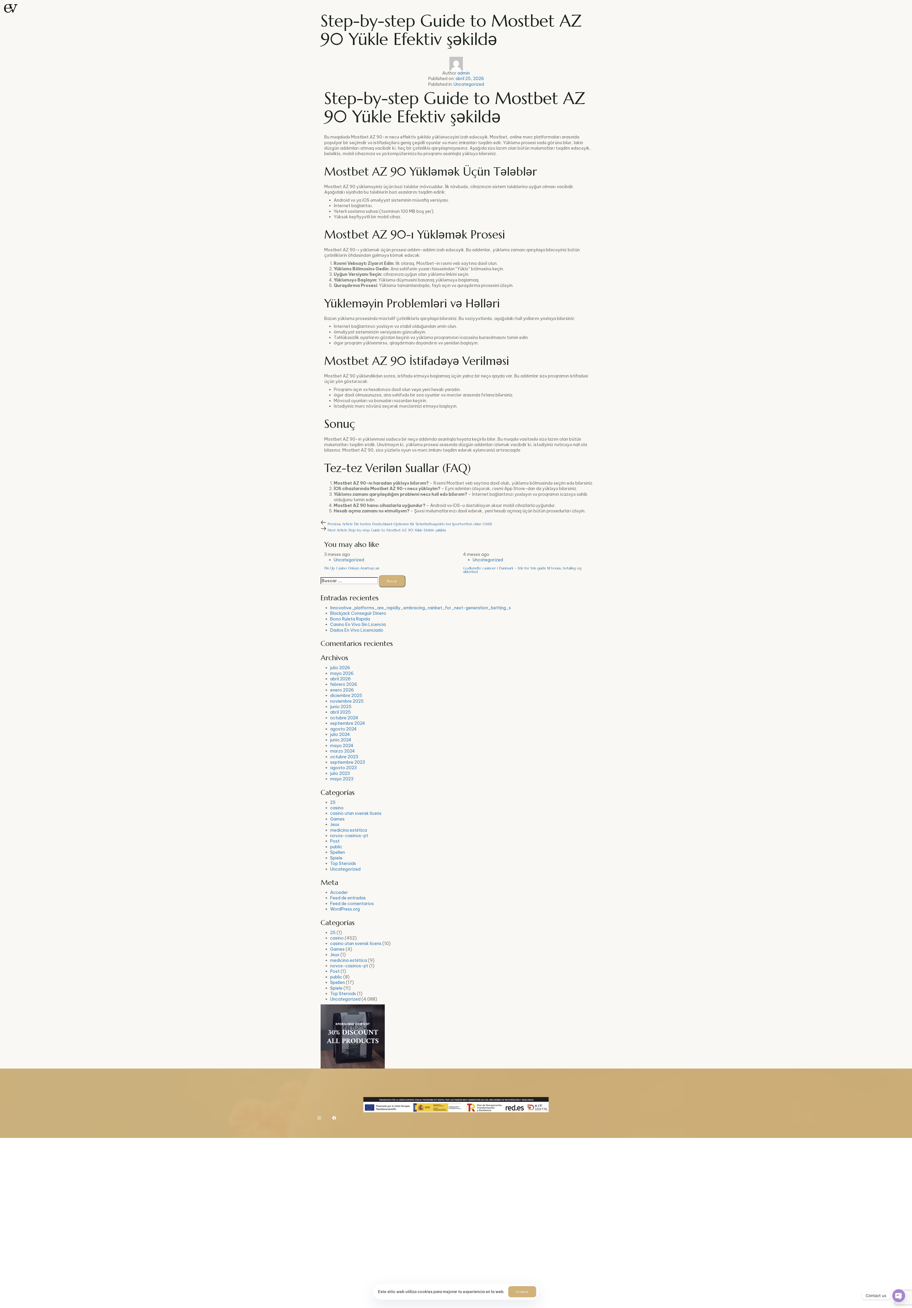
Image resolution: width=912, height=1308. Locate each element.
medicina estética (348, 830)
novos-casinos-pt (349, 835)
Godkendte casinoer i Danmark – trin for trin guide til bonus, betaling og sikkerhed (522, 570)
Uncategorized (469, 84)
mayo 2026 (342, 673)
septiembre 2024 (347, 723)
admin (463, 73)
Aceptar (522, 1292)
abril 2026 (340, 679)
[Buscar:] (349, 580)
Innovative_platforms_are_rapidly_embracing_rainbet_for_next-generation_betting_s (420, 608)
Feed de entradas (348, 898)
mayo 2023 (341, 779)
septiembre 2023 (347, 762)
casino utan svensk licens (355, 813)
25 (333, 802)
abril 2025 (340, 712)
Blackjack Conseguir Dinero (358, 613)
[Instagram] (319, 1118)
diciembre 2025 (346, 695)
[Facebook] (334, 1118)
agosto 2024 (343, 729)
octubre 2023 (344, 756)
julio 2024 (340, 734)
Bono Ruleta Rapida (350, 619)
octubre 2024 (344, 718)
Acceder (339, 892)
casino (337, 808)
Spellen (337, 852)
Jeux (334, 824)
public (336, 847)
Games (337, 819)
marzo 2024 (342, 751)
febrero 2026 (343, 684)
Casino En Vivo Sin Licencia (358, 624)
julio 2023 (340, 773)
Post (335, 841)
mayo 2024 (341, 745)
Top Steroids (343, 863)
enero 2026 (342, 690)
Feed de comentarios (352, 903)
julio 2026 (340, 667)
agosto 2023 (343, 767)
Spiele (336, 858)
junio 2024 (340, 740)
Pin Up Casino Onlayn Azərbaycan (351, 568)
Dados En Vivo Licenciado (356, 630)
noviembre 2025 (347, 701)
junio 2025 (341, 706)
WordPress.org (345, 909)
